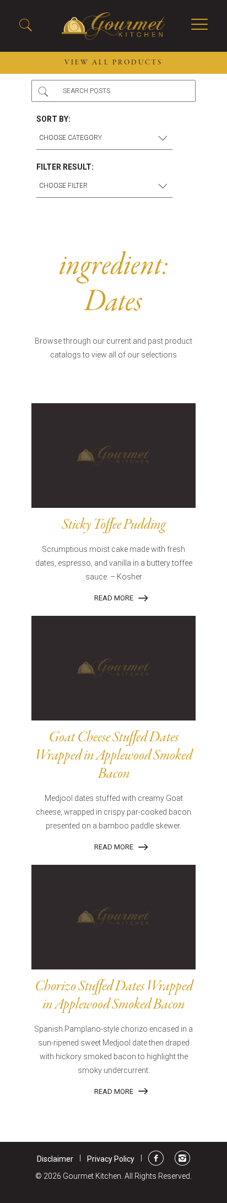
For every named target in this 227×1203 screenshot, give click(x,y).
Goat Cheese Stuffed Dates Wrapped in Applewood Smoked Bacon (113, 755)
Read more (113, 598)
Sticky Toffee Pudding (114, 525)
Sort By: (53, 119)
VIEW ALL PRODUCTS (113, 63)
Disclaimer (55, 1159)
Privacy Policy (110, 1159)
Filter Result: (65, 166)
